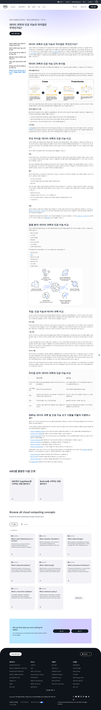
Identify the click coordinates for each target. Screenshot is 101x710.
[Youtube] (86, 697)
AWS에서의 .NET (56, 671)
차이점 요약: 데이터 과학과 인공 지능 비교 (17, 66)
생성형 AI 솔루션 (87, 449)
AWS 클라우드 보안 (14, 678)
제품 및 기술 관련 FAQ (37, 681)
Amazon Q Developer (36, 459)
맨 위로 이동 (49, 690)
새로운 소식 (12, 681)
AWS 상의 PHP (56, 681)
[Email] (73, 700)
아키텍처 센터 (34, 678)
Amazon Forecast (35, 444)
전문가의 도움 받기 (78, 681)
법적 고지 (75, 687)
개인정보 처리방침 (13, 702)
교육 (32, 668)
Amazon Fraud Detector (37, 446)
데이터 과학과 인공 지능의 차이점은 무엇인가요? (17, 44)
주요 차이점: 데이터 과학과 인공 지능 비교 (17, 53)
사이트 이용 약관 (24, 702)
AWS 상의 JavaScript (58, 684)
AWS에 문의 (76, 665)
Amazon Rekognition (36, 436)
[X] (73, 697)
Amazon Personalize (36, 442)
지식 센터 (75, 674)
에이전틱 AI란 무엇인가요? (16, 671)
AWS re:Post (76, 671)
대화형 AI (40, 433)
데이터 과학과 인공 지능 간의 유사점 (17, 49)
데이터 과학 (57, 51)
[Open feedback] (99, 355)
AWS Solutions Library (37, 674)
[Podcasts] (88, 697)
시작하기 (33, 665)
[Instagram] (81, 697)
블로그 (11, 684)
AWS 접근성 (76, 684)
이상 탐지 (43, 210)
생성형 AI (48, 217)
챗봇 (32, 254)
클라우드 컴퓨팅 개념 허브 (33, 19)
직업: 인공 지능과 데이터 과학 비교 (17, 62)
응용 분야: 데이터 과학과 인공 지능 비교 (17, 57)
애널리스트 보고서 (35, 684)
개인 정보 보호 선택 (35, 702)
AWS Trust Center (36, 671)
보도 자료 (12, 687)
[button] (22, 6)
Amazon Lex (34, 433)
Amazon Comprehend (36, 440)
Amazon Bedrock (35, 454)
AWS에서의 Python (57, 674)
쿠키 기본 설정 (12, 704)
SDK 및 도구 (55, 668)
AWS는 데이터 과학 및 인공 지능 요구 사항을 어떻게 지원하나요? (17, 72)
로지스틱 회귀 (36, 210)
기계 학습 (31, 128)
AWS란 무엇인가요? (14, 665)
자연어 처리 (86, 216)
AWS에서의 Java (56, 678)
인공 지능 (33, 53)
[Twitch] (83, 697)
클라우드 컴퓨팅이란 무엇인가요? (17, 19)
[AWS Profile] (96, 2)
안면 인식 (80, 216)
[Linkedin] (78, 697)
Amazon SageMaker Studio (37, 431)
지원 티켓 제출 (77, 668)
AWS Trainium (34, 456)
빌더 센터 (54, 665)
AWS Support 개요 (78, 678)
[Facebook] (76, 697)
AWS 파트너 (34, 687)
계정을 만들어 (34, 461)
